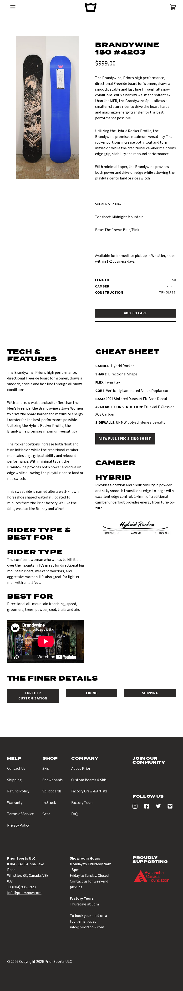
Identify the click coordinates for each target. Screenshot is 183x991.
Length (102, 280)
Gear (46, 814)
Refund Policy (18, 791)
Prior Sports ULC (58, 961)
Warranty (14, 802)
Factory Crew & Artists (89, 791)
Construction (107, 292)
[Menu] (13, 7)
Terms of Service (20, 814)
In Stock (49, 802)
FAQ (74, 814)
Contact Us (16, 768)
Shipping (14, 780)
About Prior (80, 768)
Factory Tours (82, 802)
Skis (45, 768)
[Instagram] (134, 807)
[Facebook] (146, 807)
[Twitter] (158, 807)
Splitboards (51, 791)
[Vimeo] (170, 807)
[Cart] (171, 7)
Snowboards (52, 780)
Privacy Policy (18, 825)
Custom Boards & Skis (89, 780)
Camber (102, 286)
